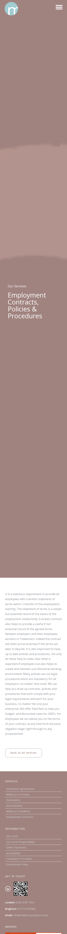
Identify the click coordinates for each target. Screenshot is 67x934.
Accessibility (13, 853)
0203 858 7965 (25, 902)
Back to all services (23, 752)
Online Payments (16, 847)
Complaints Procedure (19, 858)
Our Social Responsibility (20, 842)
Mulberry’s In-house (18, 794)
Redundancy (13, 800)
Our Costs (12, 836)
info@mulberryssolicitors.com (30, 915)
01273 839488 (26, 908)
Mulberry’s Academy (18, 811)
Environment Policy (17, 864)
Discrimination (14, 805)
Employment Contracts (19, 817)
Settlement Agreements (20, 789)
